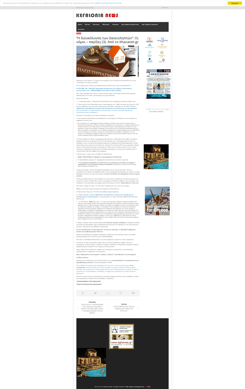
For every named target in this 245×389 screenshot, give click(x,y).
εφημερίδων (160, 111)
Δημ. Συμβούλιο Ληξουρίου (150, 24)
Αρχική (80, 24)
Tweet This (95, 293)
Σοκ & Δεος (81, 29)
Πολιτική (87, 24)
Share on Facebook (82, 293)
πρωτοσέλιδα (153, 111)
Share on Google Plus (108, 293)
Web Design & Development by (138, 386)
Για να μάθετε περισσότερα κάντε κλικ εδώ (106, 3)
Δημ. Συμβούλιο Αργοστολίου (130, 24)
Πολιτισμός (96, 24)
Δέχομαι (234, 3)
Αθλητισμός (105, 24)
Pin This (120, 293)
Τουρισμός (115, 24)
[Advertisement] (156, 127)
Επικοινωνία (165, 7)
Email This (133, 293)
